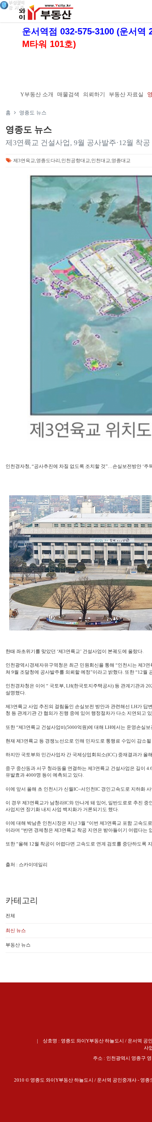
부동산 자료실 (126, 94)
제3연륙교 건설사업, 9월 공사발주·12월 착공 (78, 142)
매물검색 (68, 94)
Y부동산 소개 (36, 94)
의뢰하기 (94, 94)
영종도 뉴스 (32, 112)
